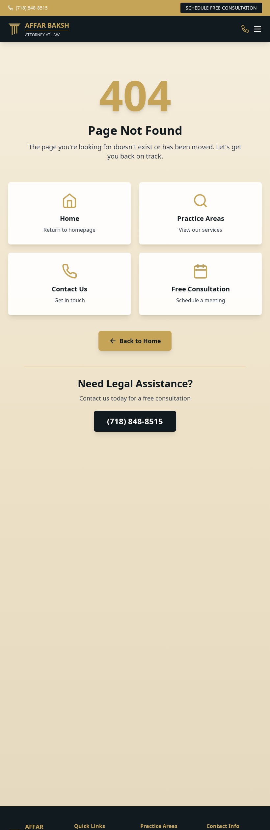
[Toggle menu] (257, 29)
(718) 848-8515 (135, 421)
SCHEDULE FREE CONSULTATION (221, 8)
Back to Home (140, 341)
